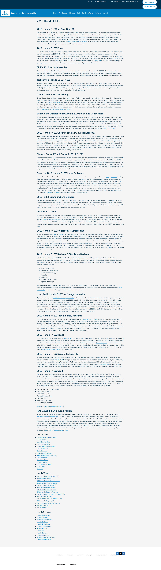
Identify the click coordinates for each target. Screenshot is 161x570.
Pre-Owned (63, 13)
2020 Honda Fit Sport (44, 478)
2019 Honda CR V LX (44, 508)
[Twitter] (120, 553)
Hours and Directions (44, 453)
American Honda (61, 564)
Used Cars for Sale (43, 442)
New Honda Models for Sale (46, 455)
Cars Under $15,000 (44, 464)
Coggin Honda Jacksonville (46, 446)
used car (114, 177)
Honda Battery (42, 528)
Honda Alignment (43, 535)
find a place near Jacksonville (50, 349)
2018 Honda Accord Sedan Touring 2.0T (51, 494)
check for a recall (101, 343)
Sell (78, 13)
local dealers (58, 360)
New (55, 13)
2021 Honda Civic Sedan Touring (48, 503)
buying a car (98, 61)
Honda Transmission (44, 540)
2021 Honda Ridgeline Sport (47, 483)
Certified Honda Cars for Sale (47, 437)
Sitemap (89, 555)
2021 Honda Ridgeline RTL (46, 487)
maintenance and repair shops (47, 417)
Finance (72, 13)
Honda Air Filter (42, 522)
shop (109, 247)
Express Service (150, 6)
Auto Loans (41, 466)
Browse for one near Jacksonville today (50, 406)
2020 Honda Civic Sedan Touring (48, 481)
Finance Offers (42, 462)
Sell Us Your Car (42, 449)
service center (104, 364)
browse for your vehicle (52, 219)
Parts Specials (42, 451)
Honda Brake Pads (43, 524)
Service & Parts (87, 13)
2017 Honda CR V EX (44, 496)
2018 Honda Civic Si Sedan (46, 490)
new (107, 177)
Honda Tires (41, 531)
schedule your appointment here (56, 430)
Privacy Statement (100, 555)
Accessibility (113, 555)
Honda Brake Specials (44, 519)
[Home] (5, 13)
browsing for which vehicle (77, 41)
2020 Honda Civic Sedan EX (46, 485)
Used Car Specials (43, 444)
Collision (98, 13)
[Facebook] (117, 553)
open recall (67, 338)
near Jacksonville (55, 102)
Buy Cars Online (42, 460)
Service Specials (42, 458)
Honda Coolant (42, 533)
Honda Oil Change (43, 515)
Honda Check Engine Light (46, 537)
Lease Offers (41, 440)
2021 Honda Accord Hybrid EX (47, 476)
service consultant (53, 192)
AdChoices (73, 564)
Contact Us (59, 555)
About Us (69, 555)
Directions (79, 555)
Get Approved (149, 2)
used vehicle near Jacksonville (63, 298)
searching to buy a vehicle (89, 319)
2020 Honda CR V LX (44, 505)
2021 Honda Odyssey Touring (47, 492)
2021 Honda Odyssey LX (45, 501)
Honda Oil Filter (42, 517)
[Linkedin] (123, 553)
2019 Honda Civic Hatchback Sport (49, 499)
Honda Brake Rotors (44, 526)
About (106, 13)
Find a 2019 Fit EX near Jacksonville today (56, 109)
